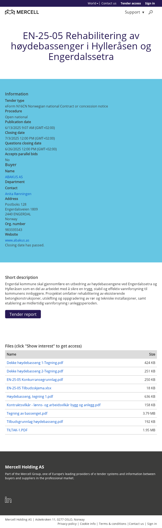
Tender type (14, 100)
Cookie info (88, 524)
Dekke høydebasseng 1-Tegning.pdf (35, 362)
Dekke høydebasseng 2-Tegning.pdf (35, 371)
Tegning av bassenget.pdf (27, 413)
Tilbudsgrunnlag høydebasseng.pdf (35, 421)
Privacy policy (67, 524)
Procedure (13, 111)
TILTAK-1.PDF (17, 430)
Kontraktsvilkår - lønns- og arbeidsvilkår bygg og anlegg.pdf (53, 405)
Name (10, 171)
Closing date (15, 132)
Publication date (18, 121)
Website (11, 234)
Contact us (108, 3)
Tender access (131, 3)
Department (15, 181)
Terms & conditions (112, 524)
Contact (11, 188)
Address (11, 198)
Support (132, 12)
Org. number (15, 223)
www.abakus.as (17, 240)
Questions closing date (23, 143)
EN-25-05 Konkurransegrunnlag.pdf (35, 379)
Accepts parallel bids (21, 154)
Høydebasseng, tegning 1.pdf (30, 396)
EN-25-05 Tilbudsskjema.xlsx (29, 388)
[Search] (150, 12)
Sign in (150, 3)
